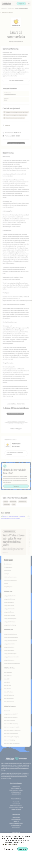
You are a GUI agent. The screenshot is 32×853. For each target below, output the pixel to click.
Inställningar (10, 849)
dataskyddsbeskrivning (9, 844)
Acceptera (22, 849)
